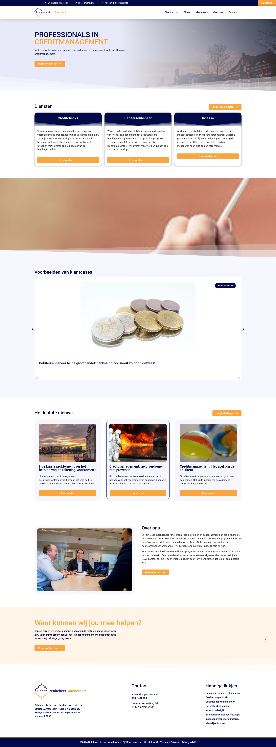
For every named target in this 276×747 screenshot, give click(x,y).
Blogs (187, 12)
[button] (32, 329)
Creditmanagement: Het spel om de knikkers (207, 468)
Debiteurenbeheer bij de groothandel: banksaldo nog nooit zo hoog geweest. (97, 363)
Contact (233, 12)
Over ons (218, 12)
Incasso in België (215, 710)
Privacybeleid (189, 742)
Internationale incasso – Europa (223, 714)
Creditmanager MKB (217, 697)
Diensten (169, 12)
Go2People (162, 742)
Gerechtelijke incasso (217, 706)
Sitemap (175, 742)
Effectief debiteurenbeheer (220, 701)
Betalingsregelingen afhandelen (223, 693)
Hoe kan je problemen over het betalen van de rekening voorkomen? (67, 468)
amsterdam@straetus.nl (145, 694)
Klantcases (202, 12)
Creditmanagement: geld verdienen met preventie (136, 468)
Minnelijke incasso (216, 723)
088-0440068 (139, 698)
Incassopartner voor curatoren (222, 718)
